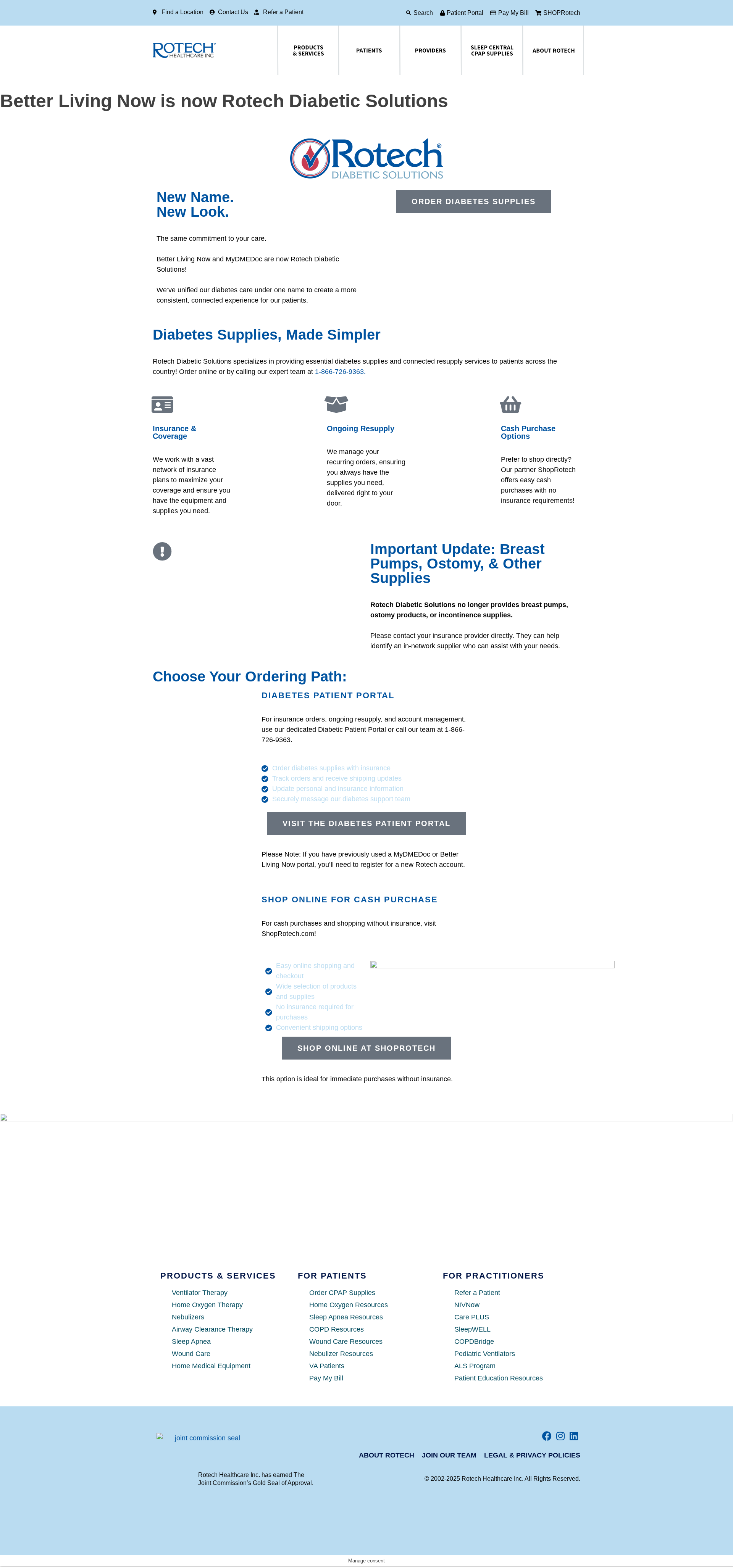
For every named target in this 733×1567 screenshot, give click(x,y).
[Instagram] (560, 1436)
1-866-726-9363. (340, 371)
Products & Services (286, 50)
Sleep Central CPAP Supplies (473, 50)
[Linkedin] (573, 1436)
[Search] (408, 13)
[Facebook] (547, 1436)
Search (423, 13)
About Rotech (528, 50)
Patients (341, 50)
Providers (404, 50)
